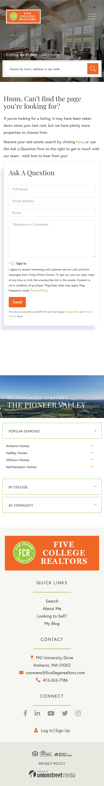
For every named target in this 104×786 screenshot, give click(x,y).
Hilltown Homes (17, 459)
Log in (47, 730)
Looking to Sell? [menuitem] (52, 616)
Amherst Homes (17, 445)
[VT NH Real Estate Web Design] (52, 774)
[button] (92, 68)
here (79, 141)
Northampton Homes (21, 466)
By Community (21, 505)
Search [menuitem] (52, 601)
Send (17, 301)
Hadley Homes (16, 452)
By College (18, 487)
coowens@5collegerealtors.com (55, 672)
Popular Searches (24, 431)
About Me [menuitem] (52, 608)
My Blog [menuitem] (52, 623)
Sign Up (62, 730)
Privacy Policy (39, 290)
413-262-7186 (55, 680)
